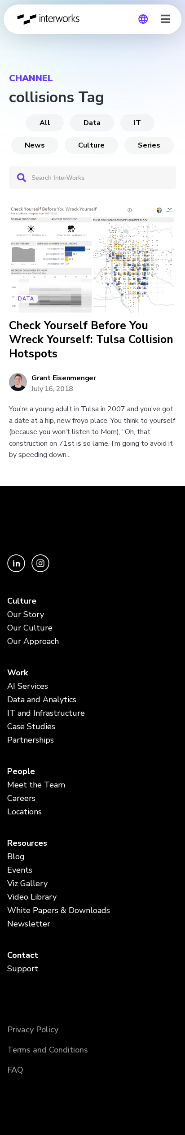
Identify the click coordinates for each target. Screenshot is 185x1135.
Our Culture (30, 627)
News (35, 145)
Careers (21, 798)
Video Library (32, 896)
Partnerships (30, 740)
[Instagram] (40, 570)
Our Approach (33, 641)
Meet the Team (36, 784)
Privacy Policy (32, 1029)
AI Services (27, 686)
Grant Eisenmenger (63, 378)
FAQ (15, 1070)
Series (149, 145)
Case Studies (31, 726)
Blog (16, 856)
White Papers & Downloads (58, 910)
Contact (22, 955)
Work (17, 672)
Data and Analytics (41, 699)
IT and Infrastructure (46, 713)
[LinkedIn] (17, 570)
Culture (91, 145)
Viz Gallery (27, 883)
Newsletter (28, 923)
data (92, 123)
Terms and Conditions (47, 1049)
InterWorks (50, 19)
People (21, 771)
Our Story (25, 614)
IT (137, 123)
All (45, 123)
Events (19, 870)
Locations (24, 811)
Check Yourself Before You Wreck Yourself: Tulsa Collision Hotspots (91, 340)
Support (22, 968)
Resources (27, 843)
